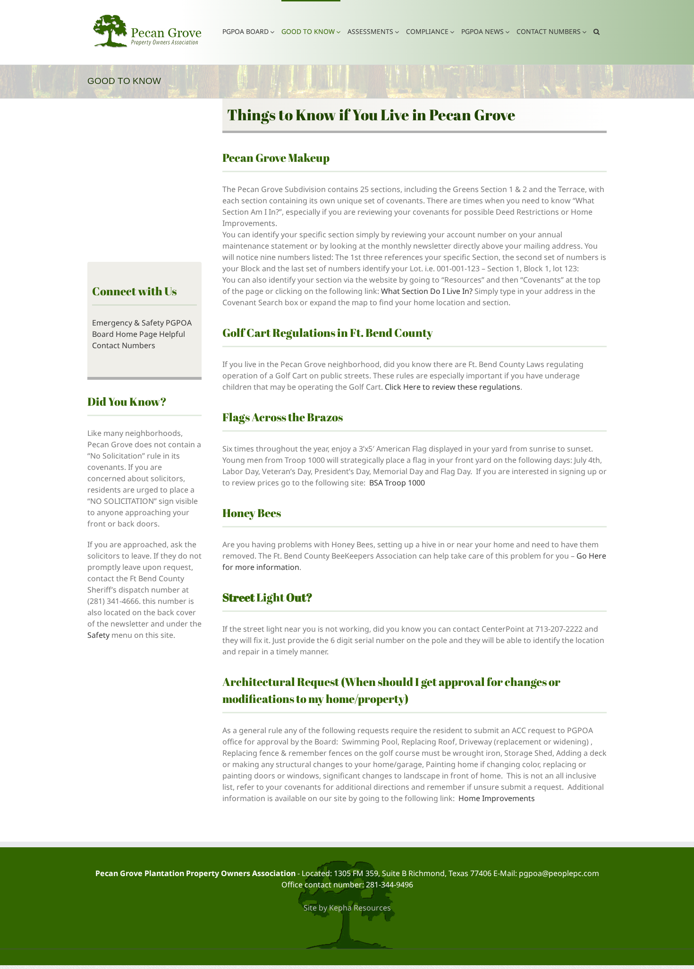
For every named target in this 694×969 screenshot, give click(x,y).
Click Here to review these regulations (452, 387)
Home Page (136, 334)
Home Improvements (496, 798)
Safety (98, 635)
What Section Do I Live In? (427, 291)
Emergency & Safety (128, 322)
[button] (596, 31)
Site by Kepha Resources (347, 907)
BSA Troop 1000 (398, 482)
